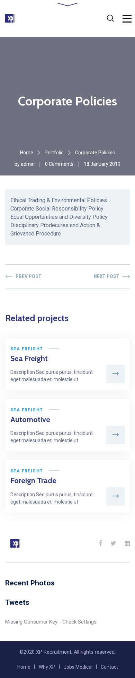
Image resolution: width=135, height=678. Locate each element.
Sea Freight (26, 348)
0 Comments (59, 164)
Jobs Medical (78, 667)
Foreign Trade (33, 480)
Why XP (47, 667)
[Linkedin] (127, 543)
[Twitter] (113, 543)
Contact (109, 667)
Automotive (30, 419)
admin (28, 164)
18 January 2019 (102, 164)
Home (26, 152)
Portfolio (54, 152)
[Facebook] (100, 543)
